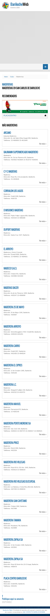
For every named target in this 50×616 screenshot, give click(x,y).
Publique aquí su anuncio (13, 600)
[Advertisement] (25, 37)
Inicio (6, 77)
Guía (12, 77)
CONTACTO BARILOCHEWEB (35, 612)
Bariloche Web (7, 610)
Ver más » (42, 143)
